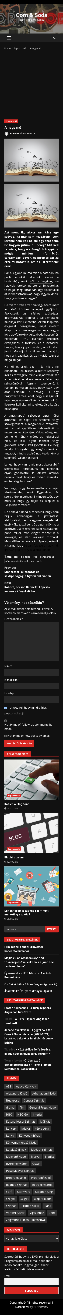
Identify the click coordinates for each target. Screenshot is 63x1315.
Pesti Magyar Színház (20, 1171)
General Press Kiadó (42, 1107)
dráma (10, 1107)
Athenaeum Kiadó (44, 1093)
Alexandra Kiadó (16, 1093)
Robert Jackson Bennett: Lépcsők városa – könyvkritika (27, 587)
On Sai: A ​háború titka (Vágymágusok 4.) (30, 984)
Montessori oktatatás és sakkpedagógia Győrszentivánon (27, 572)
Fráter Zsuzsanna (16, 1008)
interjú (37, 1114)
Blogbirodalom (31, 833)
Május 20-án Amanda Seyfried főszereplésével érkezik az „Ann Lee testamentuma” (29, 962)
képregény (42, 1128)
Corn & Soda (31, 15)
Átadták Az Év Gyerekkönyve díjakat (28, 991)
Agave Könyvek (26, 1086)
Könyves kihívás (29, 1135)
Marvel (35, 1157)
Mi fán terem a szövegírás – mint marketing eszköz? (31, 886)
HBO (9, 1114)
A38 (8, 1086)
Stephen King (44, 1192)
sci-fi (9, 1192)
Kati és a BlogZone (31, 779)
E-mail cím (12, 680)
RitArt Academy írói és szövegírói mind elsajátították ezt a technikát (31, 375)
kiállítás (45, 1121)
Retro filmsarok (42, 1185)
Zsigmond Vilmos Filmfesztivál (26, 1220)
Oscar (36, 1164)
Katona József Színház (20, 1121)
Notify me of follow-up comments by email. (28, 727)
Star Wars (23, 1192)
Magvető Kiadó (16, 1157)
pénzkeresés (47, 556)
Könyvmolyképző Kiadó (21, 1143)
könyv (10, 1135)
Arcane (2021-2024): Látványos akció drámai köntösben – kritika (28, 1038)
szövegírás (36, 561)
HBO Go (22, 1114)
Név (8, 666)
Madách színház (41, 1150)
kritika (25, 1128)
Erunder (14, 133)
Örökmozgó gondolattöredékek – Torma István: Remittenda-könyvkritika (27, 1065)
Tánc (47, 1206)
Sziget (24, 1199)
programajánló (16, 1178)
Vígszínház (37, 1213)
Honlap (9, 693)
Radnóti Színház (16, 1185)
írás (35, 556)
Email (7, 1275)
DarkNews (22, 1307)
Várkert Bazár (15, 1213)
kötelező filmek (16, 1150)
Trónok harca (30, 1206)
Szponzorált (11, 121)
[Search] (54, 38)
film (22, 1107)
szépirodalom (42, 1199)
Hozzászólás (13, 619)
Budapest (12, 1100)
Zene (52, 1213)
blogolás (25, 556)
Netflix (49, 1157)
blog (16, 556)
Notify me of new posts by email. (28, 736)
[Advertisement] (31, 83)
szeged (10, 1199)
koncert (11, 1128)
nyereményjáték (16, 1164)
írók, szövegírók (41, 281)
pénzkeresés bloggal (16, 561)
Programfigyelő (41, 1178)
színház (11, 1206)
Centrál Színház (34, 1100)
